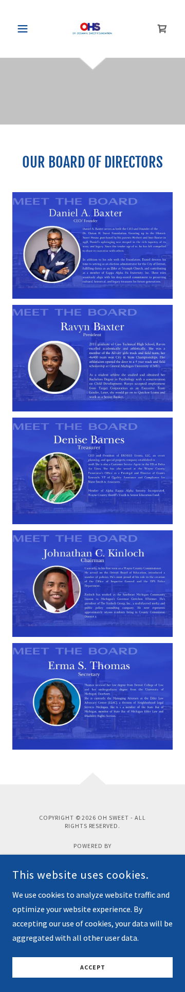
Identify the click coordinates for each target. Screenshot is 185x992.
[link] (92, 28)
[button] (24, 28)
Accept (92, 968)
